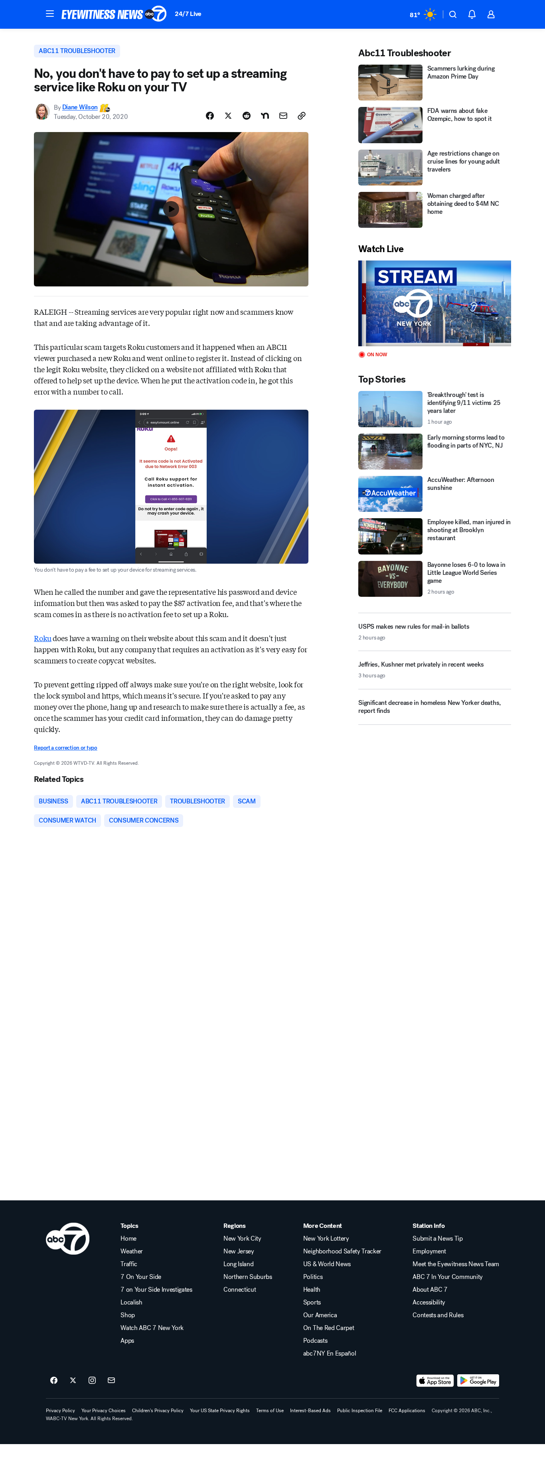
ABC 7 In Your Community (448, 1277)
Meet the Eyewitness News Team (456, 1264)
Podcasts (315, 1341)
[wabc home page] (67, 1239)
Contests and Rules (438, 1315)
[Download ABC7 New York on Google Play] (478, 1380)
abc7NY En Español (329, 1353)
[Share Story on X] (228, 115)
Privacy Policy (60, 1410)
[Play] (434, 303)
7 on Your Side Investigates (156, 1290)
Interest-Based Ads (310, 1410)
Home (128, 1238)
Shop (127, 1315)
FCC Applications (407, 1410)
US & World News (327, 1264)
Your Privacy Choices (103, 1410)
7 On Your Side (140, 1277)
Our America (320, 1315)
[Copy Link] (301, 115)
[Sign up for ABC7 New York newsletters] (111, 1381)
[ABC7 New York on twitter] (73, 1381)
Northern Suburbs (247, 1277)
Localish (131, 1302)
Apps (127, 1341)
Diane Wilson (80, 107)
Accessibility (429, 1302)
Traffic (128, 1264)
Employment (429, 1251)
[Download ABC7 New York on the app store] (435, 1380)
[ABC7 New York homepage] (114, 14)
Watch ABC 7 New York (152, 1328)
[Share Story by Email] (283, 115)
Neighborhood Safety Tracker (342, 1251)
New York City (242, 1238)
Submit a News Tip (438, 1238)
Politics (312, 1277)
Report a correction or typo (65, 748)
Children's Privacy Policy (158, 1410)
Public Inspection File (359, 1410)
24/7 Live (188, 14)
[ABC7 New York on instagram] (92, 1381)
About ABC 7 (430, 1290)
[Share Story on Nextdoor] (265, 115)
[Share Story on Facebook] (210, 115)
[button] (49, 14)
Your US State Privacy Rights (220, 1410)
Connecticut (239, 1290)
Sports (312, 1302)
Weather (131, 1251)
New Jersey (238, 1251)
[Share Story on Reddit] (246, 115)
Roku (42, 638)
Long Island (238, 1264)
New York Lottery (326, 1238)
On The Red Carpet (328, 1328)
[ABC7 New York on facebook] (54, 1381)
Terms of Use (270, 1410)
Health (311, 1290)
